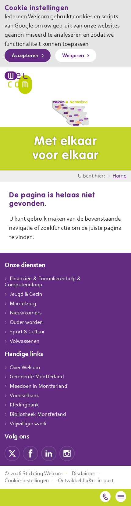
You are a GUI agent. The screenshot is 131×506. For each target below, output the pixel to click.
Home (119, 176)
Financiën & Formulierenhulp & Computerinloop (43, 282)
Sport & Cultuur (27, 332)
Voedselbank (24, 396)
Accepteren (25, 56)
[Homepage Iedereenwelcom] (18, 83)
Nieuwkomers (25, 313)
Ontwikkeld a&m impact (86, 481)
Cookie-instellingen (27, 481)
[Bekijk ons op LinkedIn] (48, 453)
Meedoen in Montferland (38, 386)
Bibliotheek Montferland (38, 414)
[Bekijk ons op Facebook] (30, 453)
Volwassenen (25, 341)
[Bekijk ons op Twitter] (12, 453)
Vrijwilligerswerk (28, 424)
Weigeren (73, 56)
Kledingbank (24, 405)
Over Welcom (25, 368)
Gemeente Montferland (37, 377)
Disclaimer (83, 474)
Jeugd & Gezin (26, 294)
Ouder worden (26, 322)
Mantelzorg (23, 304)
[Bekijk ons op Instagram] (67, 453)
